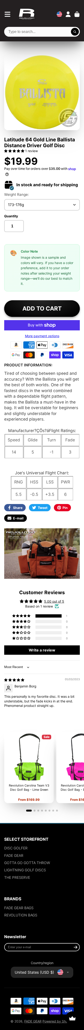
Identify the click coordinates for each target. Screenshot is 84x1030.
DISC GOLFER (16, 848)
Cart (77, 14)
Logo (26, 14)
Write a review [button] (42, 650)
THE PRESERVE (17, 877)
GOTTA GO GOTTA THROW (27, 863)
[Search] (75, 32)
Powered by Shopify (58, 1021)
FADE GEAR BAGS (19, 908)
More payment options (42, 336)
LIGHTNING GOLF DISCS (25, 870)
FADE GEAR (13, 855)
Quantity (11, 216)
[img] (14, 680)
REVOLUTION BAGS (20, 915)
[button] (14, 151)
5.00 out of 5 (54, 601)
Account (68, 14)
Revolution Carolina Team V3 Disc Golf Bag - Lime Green (29, 767)
